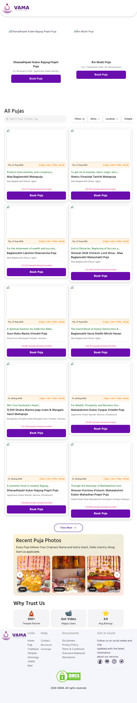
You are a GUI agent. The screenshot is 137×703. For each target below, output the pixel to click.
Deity (94, 119)
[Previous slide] (20, 575)
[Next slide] (117, 575)
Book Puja (35, 78)
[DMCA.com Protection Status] (68, 676)
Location (110, 119)
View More (66, 528)
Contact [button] (45, 641)
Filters (78, 119)
